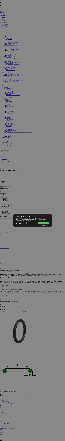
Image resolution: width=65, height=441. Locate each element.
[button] (20, 223)
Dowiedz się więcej (29, 220)
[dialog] (32, 220)
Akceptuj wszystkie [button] (43, 223)
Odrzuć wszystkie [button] (31, 223)
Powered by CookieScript (45, 225)
